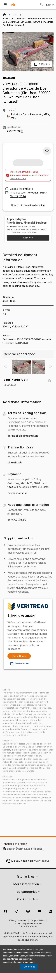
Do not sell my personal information (28, 923)
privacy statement (14, 962)
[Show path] (15, 15)
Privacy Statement (17, 920)
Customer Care (18, 178)
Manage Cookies (18, 959)
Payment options (17, 493)
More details (14, 463)
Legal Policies (37, 920)
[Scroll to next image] (50, 366)
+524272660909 (16, 520)
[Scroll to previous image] (5, 366)
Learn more (22, 663)
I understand (29, 966)
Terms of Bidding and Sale (22, 436)
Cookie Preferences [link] (28, 926)
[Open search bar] (42, 4)
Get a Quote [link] (19, 656)
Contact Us (42, 860)
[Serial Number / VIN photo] (49, 381)
